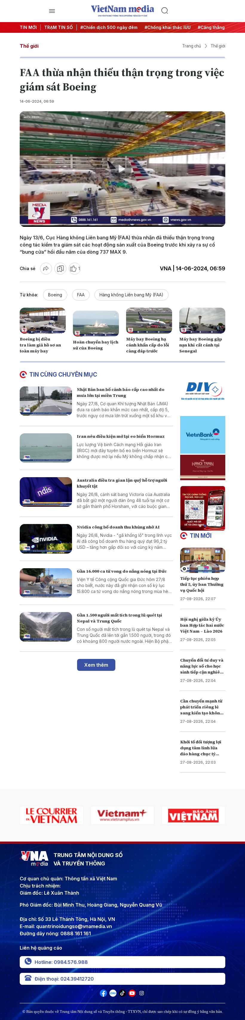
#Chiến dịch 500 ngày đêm (90, 27)
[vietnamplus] (51, 815)
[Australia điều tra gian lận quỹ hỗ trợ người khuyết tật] (46, 492)
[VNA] (103, 995)
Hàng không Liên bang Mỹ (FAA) (131, 294)
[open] (52, 11)
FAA (81, 294)
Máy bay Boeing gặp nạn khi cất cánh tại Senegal (200, 345)
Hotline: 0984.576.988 (61, 962)
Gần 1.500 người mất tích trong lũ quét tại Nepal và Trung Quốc (119, 618)
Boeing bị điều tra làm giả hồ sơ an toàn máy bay (40, 345)
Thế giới (29, 46)
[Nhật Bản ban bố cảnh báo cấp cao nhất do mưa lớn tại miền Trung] (46, 401)
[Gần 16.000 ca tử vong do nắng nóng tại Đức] (46, 583)
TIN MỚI (28, 27)
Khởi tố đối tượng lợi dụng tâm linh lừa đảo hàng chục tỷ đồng (200, 751)
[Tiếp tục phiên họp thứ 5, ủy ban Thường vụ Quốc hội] (202, 560)
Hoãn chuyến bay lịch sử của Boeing (95, 345)
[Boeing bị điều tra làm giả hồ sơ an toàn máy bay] (43, 321)
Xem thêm (96, 665)
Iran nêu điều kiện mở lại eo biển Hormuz (121, 436)
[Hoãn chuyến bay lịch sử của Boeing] (96, 324)
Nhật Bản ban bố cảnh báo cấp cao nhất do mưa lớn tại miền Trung (120, 392)
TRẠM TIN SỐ (58, 27)
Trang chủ (191, 46)
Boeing (55, 294)
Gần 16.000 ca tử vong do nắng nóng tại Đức (122, 571)
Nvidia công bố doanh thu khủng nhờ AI (118, 527)
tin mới (201, 535)
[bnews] (193, 815)
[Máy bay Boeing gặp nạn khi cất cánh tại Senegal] (202, 321)
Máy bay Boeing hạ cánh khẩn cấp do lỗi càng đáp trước (147, 345)
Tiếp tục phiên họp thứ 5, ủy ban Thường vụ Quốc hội (201, 584)
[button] (200, 526)
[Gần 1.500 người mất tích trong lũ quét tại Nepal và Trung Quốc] (46, 627)
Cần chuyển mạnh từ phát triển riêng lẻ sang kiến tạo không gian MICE (201, 710)
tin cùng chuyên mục (63, 374)
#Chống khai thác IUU (149, 27)
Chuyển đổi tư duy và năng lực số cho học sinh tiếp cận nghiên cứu (201, 669)
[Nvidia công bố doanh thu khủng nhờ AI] (46, 539)
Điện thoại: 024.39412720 (64, 979)
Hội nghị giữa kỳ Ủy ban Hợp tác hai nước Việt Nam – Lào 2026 (202, 625)
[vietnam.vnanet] (122, 815)
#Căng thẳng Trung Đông (206, 27)
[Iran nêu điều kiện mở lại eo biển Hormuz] (46, 448)
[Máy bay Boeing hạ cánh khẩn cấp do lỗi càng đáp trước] (149, 321)
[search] (193, 11)
